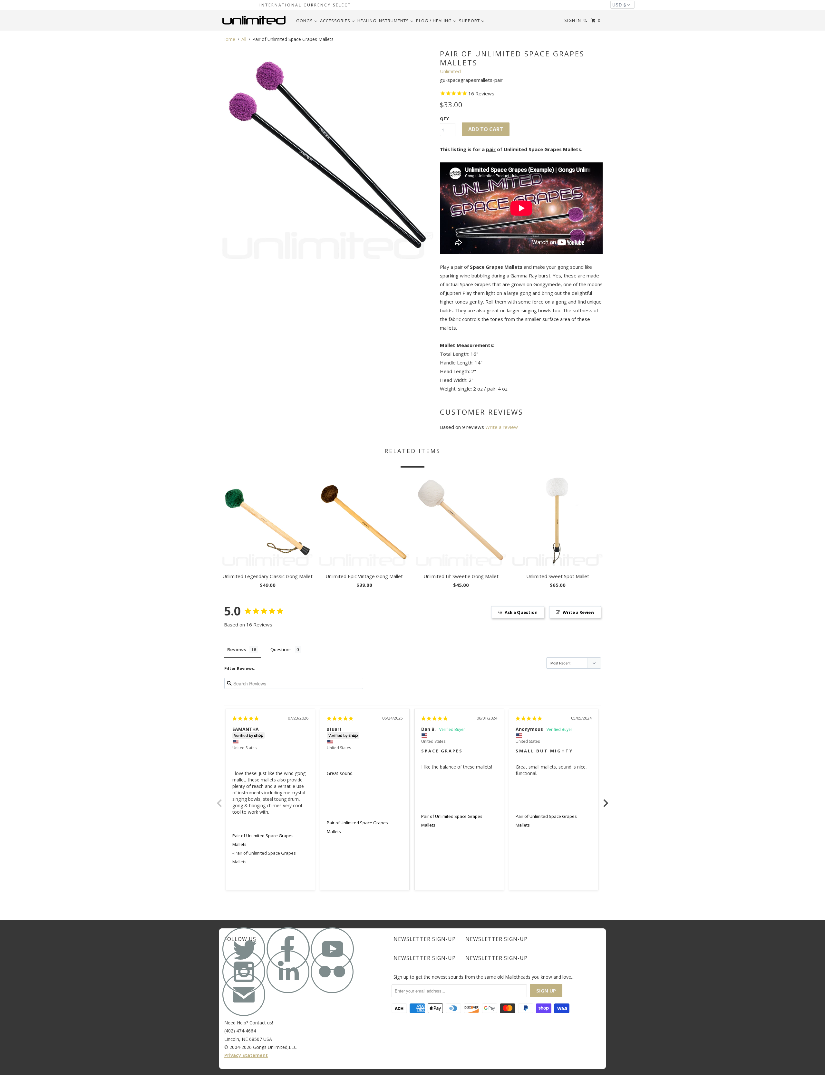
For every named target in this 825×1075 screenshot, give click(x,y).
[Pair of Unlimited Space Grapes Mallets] (327, 153)
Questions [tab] (281, 649)
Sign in (572, 20)
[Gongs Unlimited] (255, 20)
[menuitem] (307, 20)
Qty (444, 118)
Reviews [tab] (236, 649)
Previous (219, 799)
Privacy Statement (246, 1055)
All (243, 39)
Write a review (501, 427)
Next (606, 799)
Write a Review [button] (578, 612)
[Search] (586, 20)
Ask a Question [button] (521, 612)
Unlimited (450, 71)
